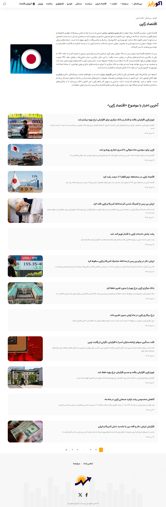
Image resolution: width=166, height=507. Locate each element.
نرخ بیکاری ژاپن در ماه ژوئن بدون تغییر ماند (132, 315)
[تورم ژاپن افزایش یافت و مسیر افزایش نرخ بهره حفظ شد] (25, 377)
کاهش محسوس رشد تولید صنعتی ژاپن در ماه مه (129, 399)
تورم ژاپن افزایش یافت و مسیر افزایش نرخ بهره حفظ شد (126, 372)
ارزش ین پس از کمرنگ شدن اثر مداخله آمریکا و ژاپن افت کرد (123, 204)
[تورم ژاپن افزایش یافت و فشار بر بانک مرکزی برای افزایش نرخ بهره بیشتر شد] (25, 126)
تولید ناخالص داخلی (110, 33)
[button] (4, 4)
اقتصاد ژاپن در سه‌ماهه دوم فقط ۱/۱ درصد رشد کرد (128, 177)
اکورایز (155, 18)
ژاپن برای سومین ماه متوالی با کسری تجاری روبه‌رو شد (126, 150)
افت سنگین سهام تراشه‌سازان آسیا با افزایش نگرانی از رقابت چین (121, 342)
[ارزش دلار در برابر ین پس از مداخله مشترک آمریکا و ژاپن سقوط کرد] (25, 266)
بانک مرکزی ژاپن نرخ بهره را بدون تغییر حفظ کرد (130, 288)
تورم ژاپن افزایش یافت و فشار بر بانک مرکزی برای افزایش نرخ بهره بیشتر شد (116, 120)
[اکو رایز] (154, 4)
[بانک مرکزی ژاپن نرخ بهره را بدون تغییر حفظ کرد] (25, 293)
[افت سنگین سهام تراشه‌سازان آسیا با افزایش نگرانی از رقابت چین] (25, 348)
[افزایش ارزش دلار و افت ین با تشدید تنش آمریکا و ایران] (25, 431)
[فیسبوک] (86, 495)
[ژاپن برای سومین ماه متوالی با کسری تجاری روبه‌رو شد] (25, 155)
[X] (80, 495)
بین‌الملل (148, 18)
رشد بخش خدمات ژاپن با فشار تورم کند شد (132, 234)
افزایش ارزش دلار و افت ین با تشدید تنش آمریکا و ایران (126, 426)
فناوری (59, 74)
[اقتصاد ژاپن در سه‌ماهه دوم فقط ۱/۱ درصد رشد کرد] (25, 182)
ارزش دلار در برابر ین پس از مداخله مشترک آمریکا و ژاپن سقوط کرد (121, 261)
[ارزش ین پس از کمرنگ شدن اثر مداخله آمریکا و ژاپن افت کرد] (25, 210)
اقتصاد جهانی (105, 74)
